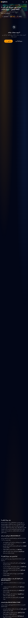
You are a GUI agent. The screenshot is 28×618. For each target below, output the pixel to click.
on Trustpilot (5, 13)
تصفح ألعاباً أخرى (18, 41)
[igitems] (4, 2)
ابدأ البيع (9, 41)
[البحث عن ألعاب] (23, 2)
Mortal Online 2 (4, 5)
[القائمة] (26, 2)
